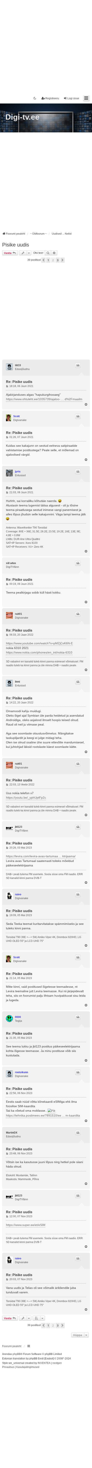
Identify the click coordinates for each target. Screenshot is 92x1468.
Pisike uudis (15, 245)
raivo (18, 894)
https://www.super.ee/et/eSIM (25, 1225)
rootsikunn (21, 1072)
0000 (18, 1017)
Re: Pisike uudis (19, 382)
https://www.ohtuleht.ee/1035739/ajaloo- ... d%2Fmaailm (44, 399)
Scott (16, 416)
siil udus (11, 563)
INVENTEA (44, 1363)
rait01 (18, 613)
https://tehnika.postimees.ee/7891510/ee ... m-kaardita (43, 1115)
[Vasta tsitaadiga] (78, 365)
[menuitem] (8, 1367)
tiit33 (18, 365)
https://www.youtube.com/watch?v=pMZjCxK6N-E (39, 643)
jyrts (18, 471)
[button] (43, 260)
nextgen (57, 1363)
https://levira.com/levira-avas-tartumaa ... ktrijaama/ (41, 856)
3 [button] (57, 260)
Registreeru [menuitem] (52, 98)
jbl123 (18, 826)
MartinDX (11, 1132)
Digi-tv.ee (22, 117)
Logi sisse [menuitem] (73, 98)
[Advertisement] (46, 45)
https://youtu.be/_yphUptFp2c (26, 797)
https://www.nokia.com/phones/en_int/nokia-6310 (39, 652)
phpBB (17, 1354)
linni (17, 681)
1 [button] (48, 260)
